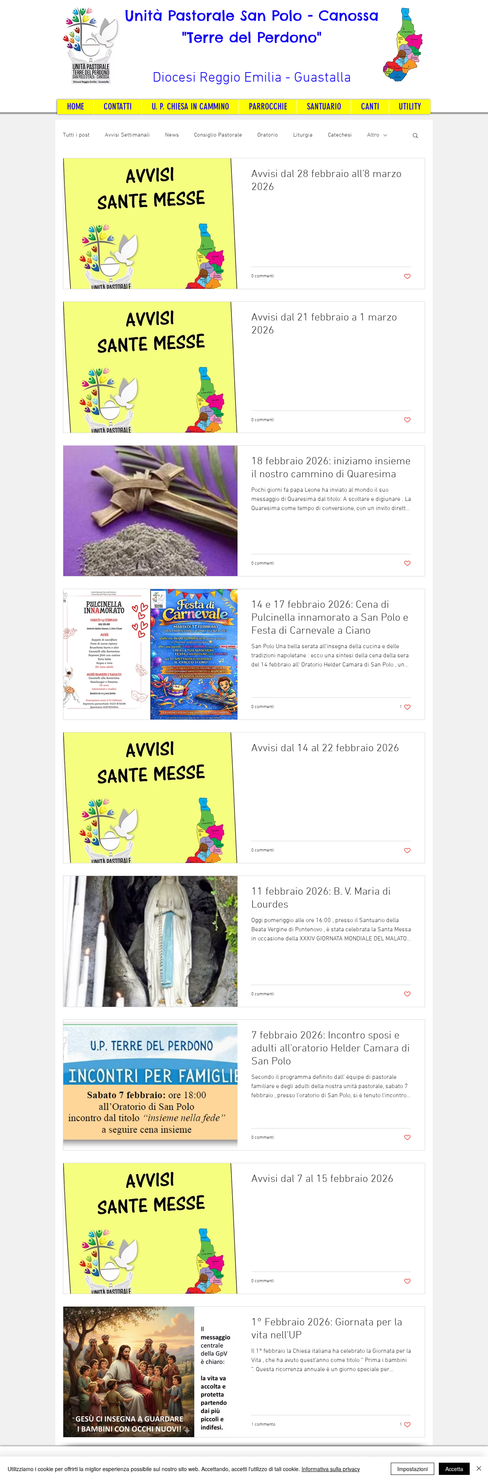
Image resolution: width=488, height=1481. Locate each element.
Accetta (454, 1469)
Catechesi (340, 135)
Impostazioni (412, 1469)
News (172, 135)
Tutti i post (76, 135)
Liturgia (303, 135)
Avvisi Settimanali (127, 135)
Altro (373, 135)
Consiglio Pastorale (218, 135)
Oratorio (267, 135)
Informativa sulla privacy (331, 1469)
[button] (415, 136)
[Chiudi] (478, 1469)
